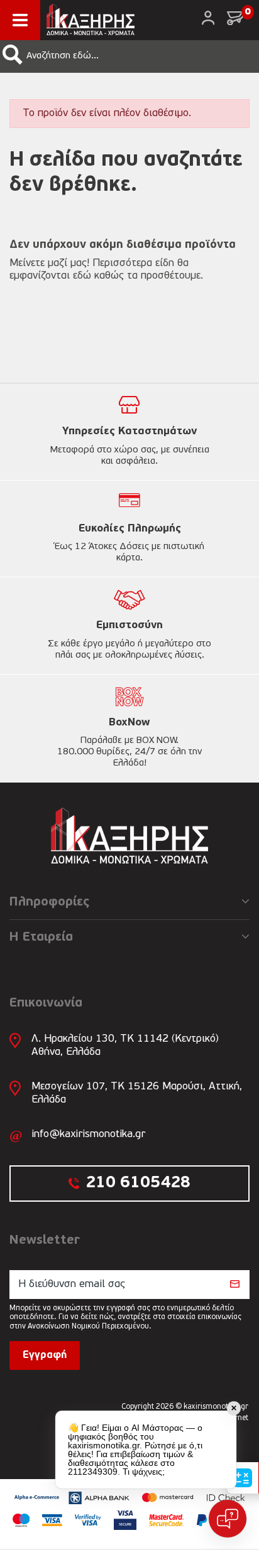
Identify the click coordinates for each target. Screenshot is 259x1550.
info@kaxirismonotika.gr (88, 1134)
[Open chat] (227, 1518)
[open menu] (20, 20)
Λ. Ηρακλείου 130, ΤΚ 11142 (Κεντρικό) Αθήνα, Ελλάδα (125, 1045)
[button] (13, 55)
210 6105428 (137, 1183)
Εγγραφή (45, 1355)
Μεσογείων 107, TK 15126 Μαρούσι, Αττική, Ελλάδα (136, 1092)
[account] (208, 18)
